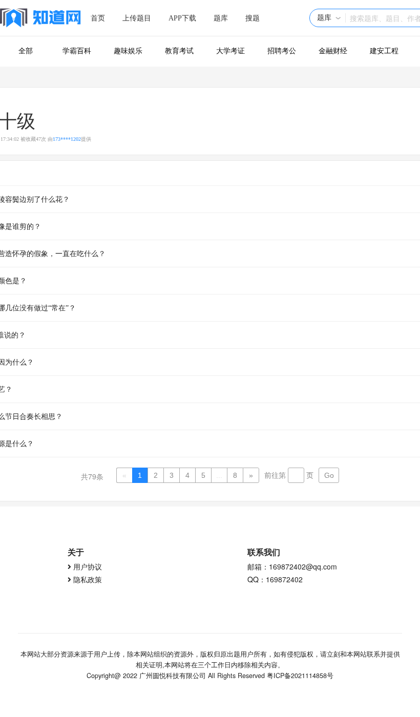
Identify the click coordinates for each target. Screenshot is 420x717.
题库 (221, 18)
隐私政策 (87, 579)
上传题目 (136, 18)
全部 (25, 51)
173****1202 (67, 139)
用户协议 (87, 566)
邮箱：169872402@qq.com (292, 566)
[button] (329, 18)
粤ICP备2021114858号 (300, 675)
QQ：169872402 (275, 579)
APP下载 (182, 18)
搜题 (252, 18)
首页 (98, 18)
